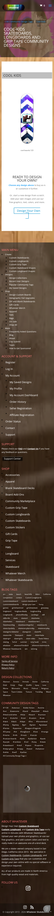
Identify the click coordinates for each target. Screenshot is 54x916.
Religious (45, 688)
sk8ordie (6, 618)
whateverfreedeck (21, 645)
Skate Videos (44, 638)
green (33, 725)
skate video (30, 638)
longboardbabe (21, 611)
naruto (34, 735)
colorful (15, 718)
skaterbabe (39, 635)
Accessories (12, 475)
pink (22, 738)
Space (5, 692)
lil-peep (7, 731)
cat (5, 718)
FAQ (20, 449)
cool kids (41, 21)
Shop (7, 291)
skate (15, 618)
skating (6, 642)
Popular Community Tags (21, 284)
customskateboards (11, 604)
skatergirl (7, 638)
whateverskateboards (40, 645)
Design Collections (18, 278)
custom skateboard (29, 601)
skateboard (20, 621)
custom (33, 718)
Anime (35, 681)
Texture (29, 692)
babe (11, 594)
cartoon (42, 714)
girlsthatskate (32, 608)
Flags (20, 685)
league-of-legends (33, 728)
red (26, 742)
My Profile (16, 388)
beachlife (28, 594)
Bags (11, 318)
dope (23, 721)
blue (23, 714)
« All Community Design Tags (19, 21)
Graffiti (29, 685)
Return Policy (8, 668)
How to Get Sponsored (20, 348)
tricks (44, 642)
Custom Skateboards (19, 257)
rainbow (17, 742)
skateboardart (34, 621)
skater (29, 635)
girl (24, 725)
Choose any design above (21, 185)
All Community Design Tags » (14, 756)
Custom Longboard (11, 829)
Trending (39, 692)
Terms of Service (10, 661)
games (5, 608)
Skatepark (19, 635)
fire (31, 721)
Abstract (6, 681)
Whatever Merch (17, 308)
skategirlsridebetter (11, 632)
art (4, 594)
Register (10, 362)
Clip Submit (14, 341)
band (26, 711)
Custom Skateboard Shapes (22, 268)
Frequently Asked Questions (22, 331)
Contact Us (32, 449)
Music (25, 688)
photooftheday (22, 614)
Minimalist (16, 688)
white (6, 752)
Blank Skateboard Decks (20, 488)
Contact (10, 428)
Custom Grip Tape (18, 264)
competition (8, 597)
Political (35, 688)
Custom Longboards (19, 261)
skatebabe (35, 618)
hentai (6, 728)
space (28, 745)
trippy (20, 749)
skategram (26, 632)
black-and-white (10, 714)
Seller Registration (21, 408)
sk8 (43, 614)
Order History (18, 401)
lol (16, 731)
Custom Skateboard (29, 826)
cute (42, 718)
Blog (11, 335)
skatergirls (18, 638)
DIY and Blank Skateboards (22, 301)
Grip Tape (11, 540)
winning (34, 649)
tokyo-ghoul (9, 749)
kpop (37, 685)
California (47, 594)
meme (7, 735)
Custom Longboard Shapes (22, 271)
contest (19, 597)
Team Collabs (16, 692)
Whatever (7, 695)
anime (41, 708)
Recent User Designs (19, 281)
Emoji (13, 685)
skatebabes (7, 621)
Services (10, 560)
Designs (9, 274)
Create (8, 254)
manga (45, 731)
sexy (35, 742)
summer (23, 642)
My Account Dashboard (24, 395)
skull (20, 745)
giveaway (45, 608)
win (26, 649)
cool (24, 718)
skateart (24, 618)
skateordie (7, 635)
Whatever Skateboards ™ (38, 912)
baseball (36, 711)
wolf (15, 752)
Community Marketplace (20, 501)
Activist (16, 681)
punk (43, 738)
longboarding (35, 611)
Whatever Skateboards (19, 580)
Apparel (13, 311)
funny (41, 604)
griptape (43, 725)
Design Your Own (28, 211)
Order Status (13, 421)
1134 (6, 708)
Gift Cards (14, 304)
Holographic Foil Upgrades (22, 298)
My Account (12, 375)
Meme (5, 688)
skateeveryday (44, 628)
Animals (25, 681)
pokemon (33, 738)
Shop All (13, 324)
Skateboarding (9, 625)
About (12, 338)
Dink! (5, 685)
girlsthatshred (17, 608)
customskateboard (10, 601)
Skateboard (12, 566)
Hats (11, 314)
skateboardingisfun (26, 625)
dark (6, 721)
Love (44, 685)
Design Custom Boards (20, 294)
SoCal (14, 642)
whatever (7, 645)
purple (7, 742)
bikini (37, 594)
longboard (7, 611)
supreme (39, 745)
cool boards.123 (27, 150)
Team (12, 345)
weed (30, 749)
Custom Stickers (15, 527)
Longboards (8, 614)
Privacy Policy (8, 665)
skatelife (37, 632)
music (24, 735)
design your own (28, 604)
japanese (17, 728)
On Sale (13, 321)
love (36, 731)
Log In (9, 369)
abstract (16, 708)
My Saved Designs (18, 288)
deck (14, 721)
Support (10, 434)
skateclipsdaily (9, 628)
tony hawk (35, 642)
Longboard (12, 553)
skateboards (42, 625)
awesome (15, 711)
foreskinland (42, 721)
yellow (23, 752)
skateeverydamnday (26, 628)
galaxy (16, 725)
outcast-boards (10, 738)
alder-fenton (29, 708)
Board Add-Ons (14, 494)
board (32, 714)
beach (18, 594)
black (46, 711)
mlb (15, 735)
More (7, 328)
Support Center (12, 458)
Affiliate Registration (22, 415)
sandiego (34, 614)
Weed (48, 692)
